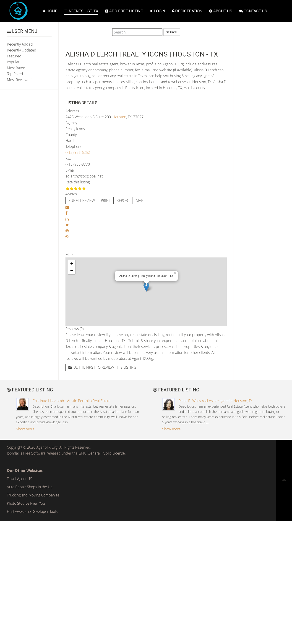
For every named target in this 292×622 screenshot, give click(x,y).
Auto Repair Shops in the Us (29, 486)
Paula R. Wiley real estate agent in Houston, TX (216, 400)
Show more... (26, 429)
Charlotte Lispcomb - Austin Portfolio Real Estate (71, 400)
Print (106, 200)
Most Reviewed (19, 79)
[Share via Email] (67, 207)
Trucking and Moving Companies (33, 495)
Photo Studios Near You (26, 503)
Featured (14, 56)
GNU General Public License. (102, 453)
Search (171, 32)
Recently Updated (21, 50)
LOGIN (159, 10)
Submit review (81, 200)
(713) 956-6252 (77, 152)
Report (123, 200)
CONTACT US (255, 10)
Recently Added (20, 44)
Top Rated (15, 73)
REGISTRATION (188, 10)
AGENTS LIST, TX (83, 10)
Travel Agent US (19, 478)
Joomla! (13, 453)
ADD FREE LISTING (125, 10)
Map (139, 200)
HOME (51, 10)
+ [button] (71, 263)
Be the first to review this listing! (105, 367)
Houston (119, 116)
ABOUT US (222, 10)
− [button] (71, 270)
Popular (13, 61)
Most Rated (16, 67)
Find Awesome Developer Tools (32, 511)
